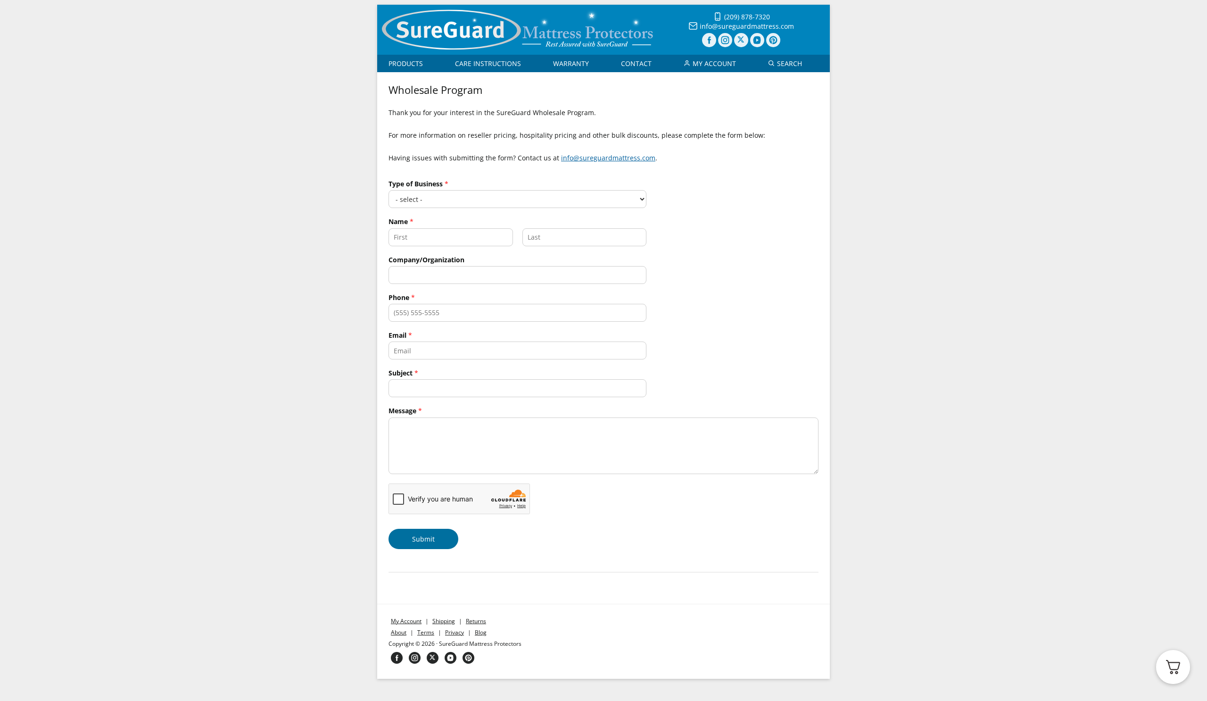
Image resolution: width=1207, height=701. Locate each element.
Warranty (571, 63)
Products (406, 63)
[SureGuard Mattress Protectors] (517, 47)
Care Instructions (488, 63)
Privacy (454, 632)
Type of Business (418, 184)
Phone (402, 297)
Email (400, 335)
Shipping (443, 621)
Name (401, 221)
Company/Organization (426, 260)
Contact (636, 63)
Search (789, 63)
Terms (425, 632)
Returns (476, 621)
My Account (714, 63)
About (398, 632)
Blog (481, 632)
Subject (403, 373)
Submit (423, 538)
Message (405, 411)
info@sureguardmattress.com (608, 157)
